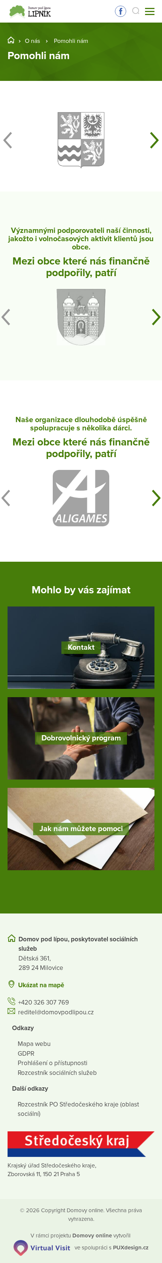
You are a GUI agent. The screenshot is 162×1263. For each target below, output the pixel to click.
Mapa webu (34, 1044)
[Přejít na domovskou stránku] (31, 11)
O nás (32, 41)
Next (154, 140)
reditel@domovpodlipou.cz (56, 1012)
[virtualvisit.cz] (42, 1247)
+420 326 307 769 (43, 1002)
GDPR (26, 1054)
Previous (7, 140)
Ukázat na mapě (41, 985)
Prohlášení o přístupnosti (52, 1063)
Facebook (120, 11)
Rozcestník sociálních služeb (57, 1073)
